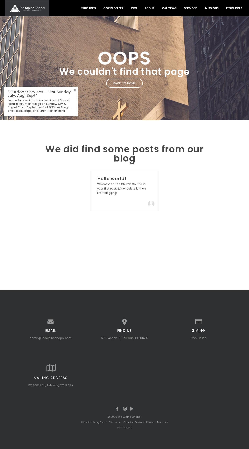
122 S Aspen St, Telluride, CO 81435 (124, 338)
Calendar (169, 8)
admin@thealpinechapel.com (51, 338)
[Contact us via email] (50, 322)
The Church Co (124, 427)
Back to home (124, 83)
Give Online (198, 338)
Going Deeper (113, 8)
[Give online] (198, 322)
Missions (212, 8)
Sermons (190, 8)
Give (134, 8)
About (149, 8)
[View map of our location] (124, 322)
